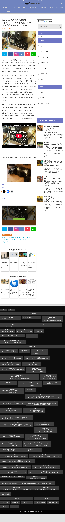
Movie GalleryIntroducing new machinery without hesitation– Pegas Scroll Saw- (30, 384)
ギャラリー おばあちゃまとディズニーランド (13, 335)
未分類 (42, 74)
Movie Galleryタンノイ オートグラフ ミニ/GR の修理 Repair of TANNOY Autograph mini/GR (34, 410)
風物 (41, 79)
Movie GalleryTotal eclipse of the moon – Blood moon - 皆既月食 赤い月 (15, 466)
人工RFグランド (7, 242)
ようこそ (12, 7)
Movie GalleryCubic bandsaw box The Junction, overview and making (14, 455)
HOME (5, 7)
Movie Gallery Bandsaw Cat (30, 390)
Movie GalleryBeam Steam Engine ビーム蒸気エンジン (11, 358)
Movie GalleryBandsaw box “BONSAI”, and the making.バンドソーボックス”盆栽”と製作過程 (11, 444)
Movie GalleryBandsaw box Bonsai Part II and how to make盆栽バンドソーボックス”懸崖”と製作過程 (36, 437)
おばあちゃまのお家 (27, 502)
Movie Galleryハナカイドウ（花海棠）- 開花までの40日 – (12, 436)
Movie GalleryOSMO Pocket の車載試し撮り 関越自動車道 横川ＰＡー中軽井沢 (17, 461)
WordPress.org (44, 109)
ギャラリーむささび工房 (39, 330)
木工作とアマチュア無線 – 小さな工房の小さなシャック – (51, 383)
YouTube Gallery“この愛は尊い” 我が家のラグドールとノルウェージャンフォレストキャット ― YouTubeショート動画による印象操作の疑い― (20, 377)
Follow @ (19, 213)
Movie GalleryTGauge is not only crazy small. (9, 383)
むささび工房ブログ (29, 511)
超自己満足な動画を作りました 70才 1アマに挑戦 (14, 265)
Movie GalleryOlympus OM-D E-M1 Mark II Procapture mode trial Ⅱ (45, 466)
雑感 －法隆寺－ (53, 502)
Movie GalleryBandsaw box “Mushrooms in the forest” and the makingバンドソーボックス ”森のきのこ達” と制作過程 (36, 444)
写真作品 (43, 62)
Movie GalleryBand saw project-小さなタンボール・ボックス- (39, 352)
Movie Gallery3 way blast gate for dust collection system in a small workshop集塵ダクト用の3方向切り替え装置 (42, 403)
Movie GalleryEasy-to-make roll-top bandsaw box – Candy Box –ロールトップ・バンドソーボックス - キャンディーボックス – (16, 417)
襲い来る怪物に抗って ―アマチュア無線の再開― (32, 265)
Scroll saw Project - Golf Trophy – (25, 351)
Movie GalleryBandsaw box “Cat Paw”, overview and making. (30, 450)
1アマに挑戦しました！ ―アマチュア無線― (5, 265)
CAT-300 (18, 238)
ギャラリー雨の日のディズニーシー (7, 330)
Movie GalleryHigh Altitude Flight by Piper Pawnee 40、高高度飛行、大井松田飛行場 (37, 483)
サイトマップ (6, 11)
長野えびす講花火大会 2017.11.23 (31, 317)
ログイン (43, 92)
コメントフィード (45, 103)
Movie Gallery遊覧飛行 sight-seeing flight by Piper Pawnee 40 (46, 488)
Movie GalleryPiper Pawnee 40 (6, 494)
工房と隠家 (43, 7)
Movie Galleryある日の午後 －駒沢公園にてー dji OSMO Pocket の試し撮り (45, 455)
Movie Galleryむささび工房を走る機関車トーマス (44, 423)
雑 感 (51, 7)
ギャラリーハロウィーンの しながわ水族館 (24, 330)
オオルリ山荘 (15, 502)
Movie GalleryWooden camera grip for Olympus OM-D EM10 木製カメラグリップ (45, 472)
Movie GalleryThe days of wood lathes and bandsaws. (36, 477)
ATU (4, 238)
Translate (49, 21)
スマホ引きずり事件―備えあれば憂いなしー (5, 292)
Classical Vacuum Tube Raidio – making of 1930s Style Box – (9, 450)
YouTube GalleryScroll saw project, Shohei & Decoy (31, 363)
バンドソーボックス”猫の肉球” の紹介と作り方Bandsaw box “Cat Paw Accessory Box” (13, 341)
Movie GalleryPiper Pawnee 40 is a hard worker (9, 483)
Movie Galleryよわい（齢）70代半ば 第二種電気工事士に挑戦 (36, 358)
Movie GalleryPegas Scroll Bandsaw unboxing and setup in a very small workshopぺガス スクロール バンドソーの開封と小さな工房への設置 (17, 424)
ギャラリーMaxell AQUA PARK (32, 336)
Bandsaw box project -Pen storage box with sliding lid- (9, 351)
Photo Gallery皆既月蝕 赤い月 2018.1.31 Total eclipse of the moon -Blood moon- (52, 319)
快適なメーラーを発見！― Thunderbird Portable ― (14, 291)
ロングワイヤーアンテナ (10, 240)
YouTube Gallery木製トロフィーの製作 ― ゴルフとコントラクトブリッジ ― (36, 370)
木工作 (42, 68)
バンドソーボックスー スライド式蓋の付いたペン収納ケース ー (23, 292)
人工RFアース (22, 240)
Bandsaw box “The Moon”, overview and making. (13, 476)
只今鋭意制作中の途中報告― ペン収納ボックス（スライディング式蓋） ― (32, 293)
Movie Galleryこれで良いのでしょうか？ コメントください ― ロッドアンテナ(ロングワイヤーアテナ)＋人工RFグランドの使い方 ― (43, 396)
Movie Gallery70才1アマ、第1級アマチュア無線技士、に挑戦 (13, 402)
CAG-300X (10, 238)
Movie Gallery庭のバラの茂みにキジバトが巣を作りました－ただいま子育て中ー (12, 391)
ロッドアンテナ (27, 238)
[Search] (59, 26)
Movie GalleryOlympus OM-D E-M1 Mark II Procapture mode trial (14, 472)
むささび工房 (5, 502)
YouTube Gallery (33, 7)
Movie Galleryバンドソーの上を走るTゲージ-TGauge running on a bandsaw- (49, 377)
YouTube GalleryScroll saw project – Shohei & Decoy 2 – (11, 363)
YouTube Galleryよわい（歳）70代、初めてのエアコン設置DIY (13, 369)
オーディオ (43, 57)
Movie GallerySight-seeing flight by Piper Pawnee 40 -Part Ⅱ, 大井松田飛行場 (16, 488)
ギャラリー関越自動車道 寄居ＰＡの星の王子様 (11, 318)
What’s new (59, 7)
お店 (41, 46)
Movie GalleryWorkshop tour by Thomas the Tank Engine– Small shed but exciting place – (45, 430)
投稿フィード (44, 98)
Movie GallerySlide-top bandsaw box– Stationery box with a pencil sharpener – (11, 410)
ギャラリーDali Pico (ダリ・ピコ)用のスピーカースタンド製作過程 (14, 325)
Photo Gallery (21, 7)
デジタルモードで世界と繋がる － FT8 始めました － (23, 265)
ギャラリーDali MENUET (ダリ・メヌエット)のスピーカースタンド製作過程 (46, 325)
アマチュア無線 (7, 234)
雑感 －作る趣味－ (40, 502)
